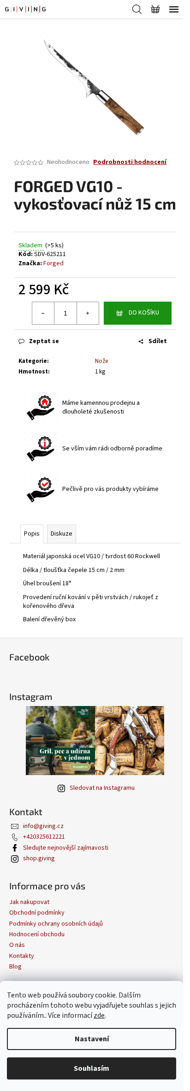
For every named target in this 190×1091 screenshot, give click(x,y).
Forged (53, 263)
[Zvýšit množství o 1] (88, 313)
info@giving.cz (43, 826)
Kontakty (21, 956)
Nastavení (92, 1039)
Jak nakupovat (29, 902)
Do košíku (144, 312)
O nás (17, 945)
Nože (101, 361)
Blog (15, 966)
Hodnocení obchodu (37, 934)
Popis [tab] (32, 533)
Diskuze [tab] (61, 533)
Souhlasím (91, 1068)
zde (99, 1015)
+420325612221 (44, 836)
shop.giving (39, 858)
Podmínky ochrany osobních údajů (56, 923)
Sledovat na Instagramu (102, 788)
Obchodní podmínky (37, 912)
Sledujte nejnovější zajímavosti (65, 847)
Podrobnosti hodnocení (129, 162)
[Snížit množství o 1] (43, 313)
